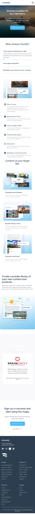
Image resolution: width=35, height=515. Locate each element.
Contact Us (4, 499)
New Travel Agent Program (25, 467)
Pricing (3, 488)
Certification (4, 492)
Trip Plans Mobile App (7, 474)
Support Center (5, 490)
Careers (21, 490)
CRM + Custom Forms (7, 469)
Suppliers (21, 479)
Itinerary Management (7, 465)
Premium (4, 479)
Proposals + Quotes (6, 467)
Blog (20, 495)
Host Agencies (22, 476)
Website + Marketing (7, 472)
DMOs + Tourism (23, 474)
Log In (3, 504)
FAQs (3, 495)
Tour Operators (23, 472)
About (20, 488)
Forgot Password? (6, 501)
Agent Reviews (23, 492)
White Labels (5, 476)
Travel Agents (22, 465)
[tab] (17, 55)
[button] (32, 2)
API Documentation (6, 497)
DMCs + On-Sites (23, 469)
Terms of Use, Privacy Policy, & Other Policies (24, 510)
